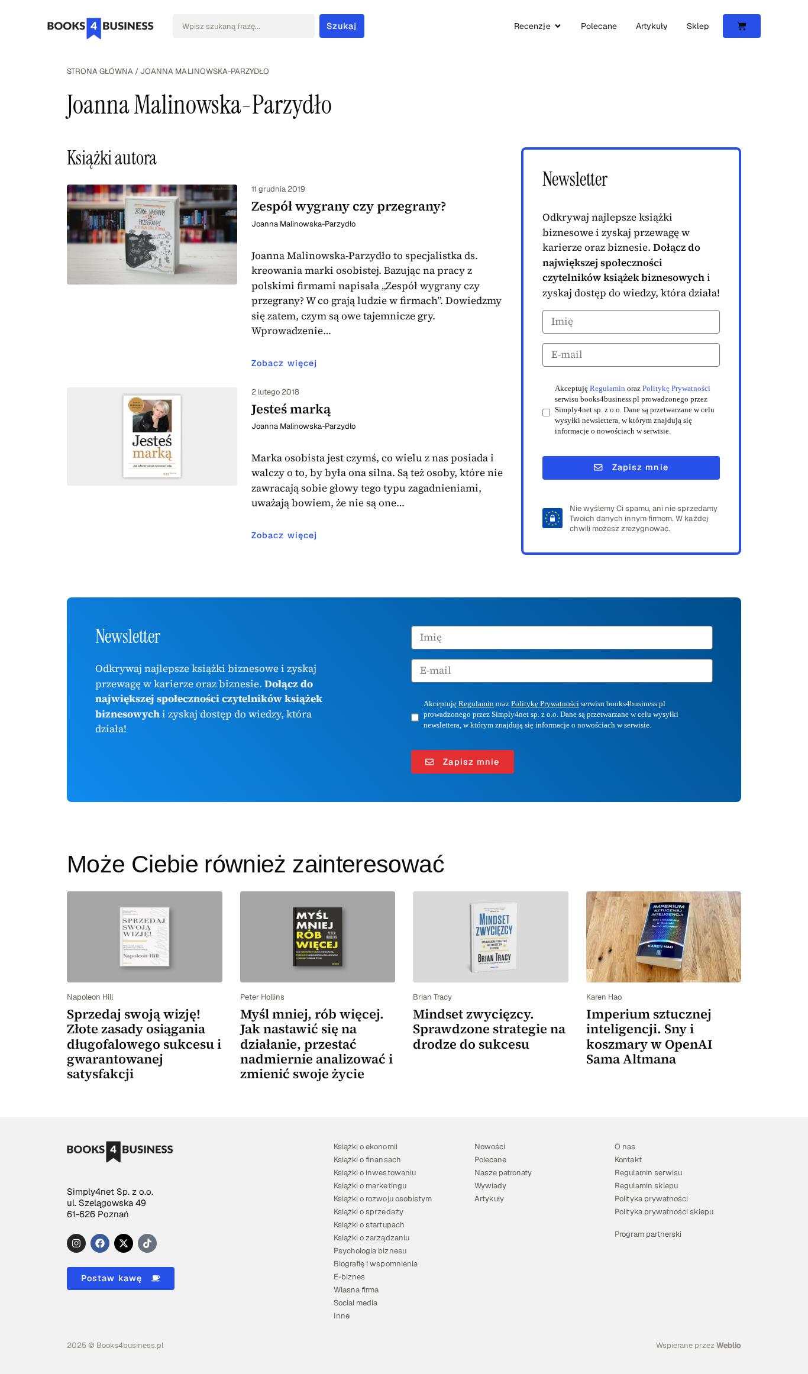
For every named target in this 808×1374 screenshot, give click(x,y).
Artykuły (489, 1199)
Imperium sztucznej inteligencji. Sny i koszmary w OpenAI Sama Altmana (649, 1036)
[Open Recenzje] (558, 26)
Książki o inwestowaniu (374, 1173)
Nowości (489, 1147)
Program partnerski (648, 1234)
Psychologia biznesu (370, 1251)
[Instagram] (76, 1243)
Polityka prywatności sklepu (664, 1212)
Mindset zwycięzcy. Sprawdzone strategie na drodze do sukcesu (489, 1029)
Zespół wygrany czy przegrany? (348, 206)
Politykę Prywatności (676, 388)
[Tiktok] (147, 1243)
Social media (355, 1303)
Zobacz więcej (284, 363)
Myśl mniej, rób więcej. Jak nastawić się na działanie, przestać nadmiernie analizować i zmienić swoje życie (316, 1043)
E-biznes (349, 1277)
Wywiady (490, 1186)
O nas (625, 1147)
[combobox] (244, 26)
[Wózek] (742, 26)
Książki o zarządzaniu (371, 1238)
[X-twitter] (123, 1243)
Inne (342, 1316)
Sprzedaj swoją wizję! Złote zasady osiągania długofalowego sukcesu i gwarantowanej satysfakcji (144, 1043)
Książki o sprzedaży (368, 1212)
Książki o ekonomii (365, 1147)
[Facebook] (100, 1243)
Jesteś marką (291, 409)
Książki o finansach (367, 1160)
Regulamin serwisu (648, 1173)
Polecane (490, 1160)
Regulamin (607, 388)
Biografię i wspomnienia (375, 1264)
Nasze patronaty (503, 1173)
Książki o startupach (369, 1225)
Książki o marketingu (370, 1186)
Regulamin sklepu (646, 1186)
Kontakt (628, 1160)
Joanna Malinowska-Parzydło (303, 224)
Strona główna (100, 71)
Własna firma (356, 1290)
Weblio (728, 1345)
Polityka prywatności (651, 1199)
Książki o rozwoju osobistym (383, 1199)
